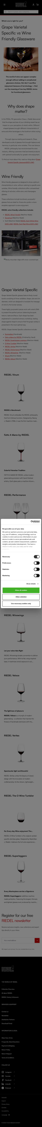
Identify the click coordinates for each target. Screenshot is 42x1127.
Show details (31, 584)
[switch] (37, 563)
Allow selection (21, 597)
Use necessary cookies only (21, 603)
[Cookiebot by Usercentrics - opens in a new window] (31, 521)
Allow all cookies (21, 590)
